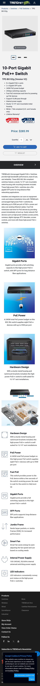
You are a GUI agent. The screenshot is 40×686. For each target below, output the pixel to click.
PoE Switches (24, 9)
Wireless (5, 603)
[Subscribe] (37, 653)
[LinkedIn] (9, 641)
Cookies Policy (13, 671)
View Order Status (9, 628)
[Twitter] (13, 641)
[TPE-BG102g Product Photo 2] (13, 58)
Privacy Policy (29, 668)
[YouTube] (18, 641)
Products (5, 9)
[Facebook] (4, 641)
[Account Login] (34, 3)
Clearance (25, 610)
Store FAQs (6, 620)
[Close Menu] (4, 2)
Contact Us (6, 632)
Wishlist (21, 153)
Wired (4, 607)
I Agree (31, 679)
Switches (5, 599)
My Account (6, 624)
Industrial (5, 614)
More (23, 599)
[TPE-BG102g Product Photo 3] (19, 58)
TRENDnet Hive (27, 603)
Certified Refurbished (29, 607)
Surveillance (6, 610)
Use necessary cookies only (24, 675)
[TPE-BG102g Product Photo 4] (25, 58)
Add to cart (21, 147)
